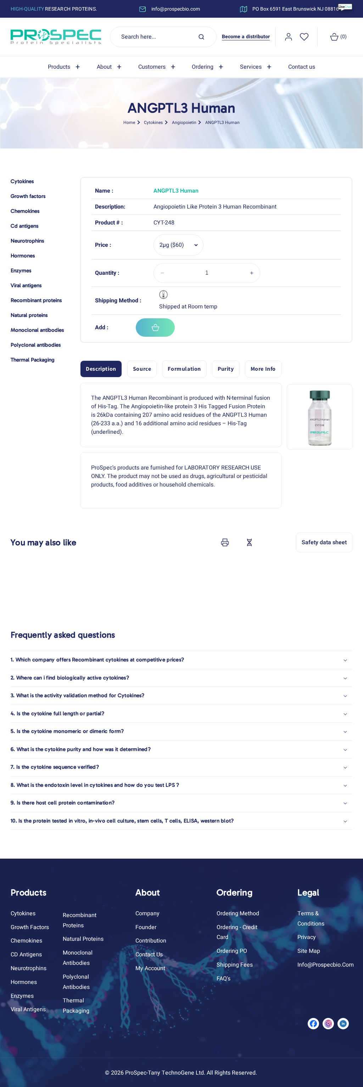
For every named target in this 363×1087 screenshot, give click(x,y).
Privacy (306, 937)
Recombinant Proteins (79, 920)
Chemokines (26, 941)
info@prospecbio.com (325, 965)
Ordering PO (232, 951)
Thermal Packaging (76, 1005)
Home (129, 122)
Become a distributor (246, 36)
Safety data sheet (324, 542)
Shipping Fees (235, 965)
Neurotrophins (28, 968)
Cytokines (153, 122)
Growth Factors (30, 927)
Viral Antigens (28, 1009)
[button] (65, 67)
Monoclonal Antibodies (78, 958)
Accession (267, 542)
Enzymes (22, 996)
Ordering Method (238, 913)
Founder (145, 927)
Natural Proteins (83, 939)
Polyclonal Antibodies (76, 982)
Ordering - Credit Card (237, 932)
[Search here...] (201, 36)
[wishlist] (304, 36)
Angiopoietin (184, 122)
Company (147, 913)
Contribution (150, 941)
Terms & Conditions (310, 918)
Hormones (24, 982)
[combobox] (163, 36)
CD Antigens (26, 954)
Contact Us (149, 954)
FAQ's (223, 978)
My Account (150, 968)
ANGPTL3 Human (222, 122)
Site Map (308, 951)
